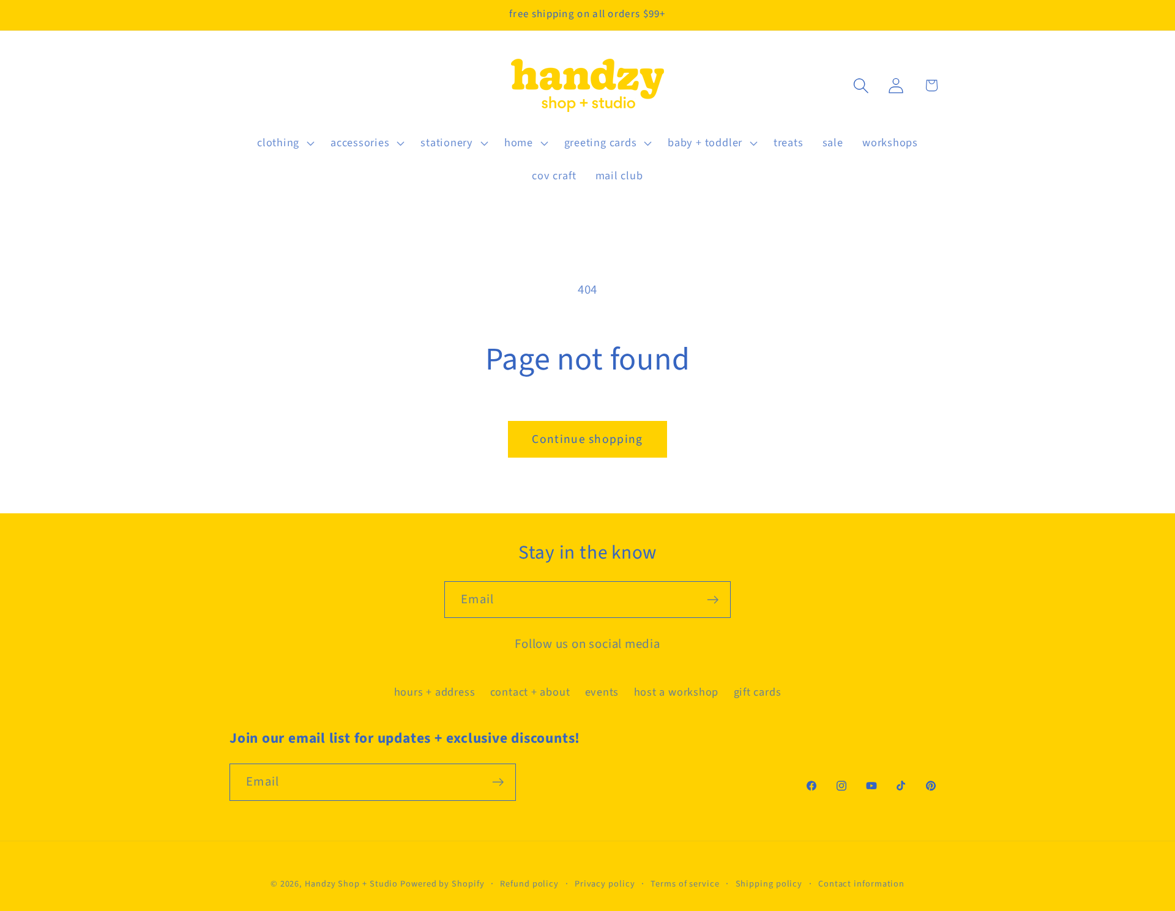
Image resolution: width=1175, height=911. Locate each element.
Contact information (861, 883)
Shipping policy (769, 883)
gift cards (757, 692)
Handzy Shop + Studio (351, 883)
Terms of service (685, 883)
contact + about (530, 692)
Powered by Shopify (442, 883)
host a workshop (676, 692)
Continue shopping (587, 439)
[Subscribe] (712, 600)
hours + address (435, 692)
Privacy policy (605, 883)
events (602, 692)
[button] (284, 143)
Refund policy (529, 883)
